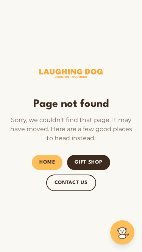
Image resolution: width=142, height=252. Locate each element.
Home (47, 162)
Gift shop (88, 162)
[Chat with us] (122, 232)
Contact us (71, 182)
